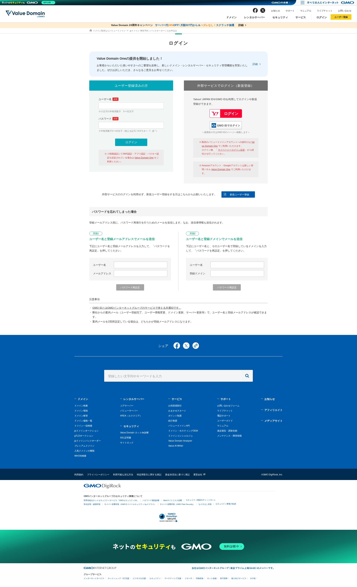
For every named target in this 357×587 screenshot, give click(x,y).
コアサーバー (127, 405)
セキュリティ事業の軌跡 (226, 504)
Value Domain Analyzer (180, 440)
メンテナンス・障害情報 (229, 435)
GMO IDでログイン (226, 125)
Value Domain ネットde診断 (134, 432)
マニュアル (305, 10)
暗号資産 (224, 578)
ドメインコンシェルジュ (180, 435)
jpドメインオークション (86, 430)
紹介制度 (172, 420)
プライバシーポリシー (98, 474)
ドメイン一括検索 (83, 425)
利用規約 (78, 474)
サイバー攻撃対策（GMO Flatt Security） (177, 504)
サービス (300, 17)
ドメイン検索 (81, 405)
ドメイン (231, 17)
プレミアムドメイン (84, 445)
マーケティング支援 (172, 578)
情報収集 (199, 578)
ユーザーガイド (225, 420)
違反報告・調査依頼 (227, 430)
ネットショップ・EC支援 (118, 578)
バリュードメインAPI (179, 425)
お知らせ (275, 10)
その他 (252, 578)
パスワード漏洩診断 (151, 500)
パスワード (108, 118)
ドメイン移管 (81, 415)
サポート (290, 10)
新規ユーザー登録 (239, 194)
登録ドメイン (197, 273)
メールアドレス (102, 273)
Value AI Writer (175, 445)
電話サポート (224, 415)
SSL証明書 (125, 437)
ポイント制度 (175, 415)
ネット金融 (211, 578)
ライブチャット (324, 10)
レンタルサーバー (254, 17)
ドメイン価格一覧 (83, 420)
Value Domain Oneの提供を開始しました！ (130, 58)
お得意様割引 (175, 405)
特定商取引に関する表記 (149, 474)
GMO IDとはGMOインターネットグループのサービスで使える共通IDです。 (136, 307)
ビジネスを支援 (139, 578)
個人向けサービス (238, 578)
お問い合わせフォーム (228, 405)
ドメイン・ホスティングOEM (183, 430)
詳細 (255, 64)
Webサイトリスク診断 (172, 500)
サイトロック (127, 442)
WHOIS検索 (80, 455)
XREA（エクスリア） (131, 415)
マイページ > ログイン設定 (231, 150)
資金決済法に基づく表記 (177, 474)
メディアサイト (273, 420)
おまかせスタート (177, 410)
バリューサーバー (129, 410)
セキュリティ (280, 17)
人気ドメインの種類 (84, 450)
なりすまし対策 (205, 504)
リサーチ (188, 578)
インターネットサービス (94, 578)
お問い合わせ (344, 10)
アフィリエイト (273, 410)
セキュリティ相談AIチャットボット (201, 500)
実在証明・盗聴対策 (92, 504)
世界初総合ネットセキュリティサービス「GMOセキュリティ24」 (111, 500)
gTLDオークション (83, 435)
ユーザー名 (108, 99)
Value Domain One (144, 157)
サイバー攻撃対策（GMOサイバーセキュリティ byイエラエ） (130, 504)
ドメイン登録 (81, 410)
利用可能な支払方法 (123, 474)
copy (195, 345)
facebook (255, 10)
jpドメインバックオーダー (87, 440)
